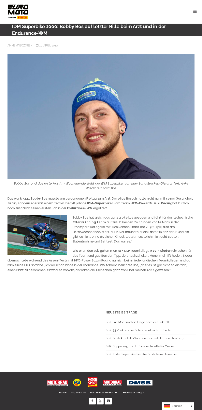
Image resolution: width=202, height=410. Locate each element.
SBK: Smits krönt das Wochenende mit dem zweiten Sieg (144, 338)
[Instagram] (108, 401)
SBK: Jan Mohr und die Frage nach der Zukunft (137, 322)
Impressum (78, 392)
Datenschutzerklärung (104, 392)
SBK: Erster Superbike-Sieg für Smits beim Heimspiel (141, 354)
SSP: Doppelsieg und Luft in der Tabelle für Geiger (140, 346)
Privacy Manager (133, 392)
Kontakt (62, 392)
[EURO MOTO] (17, 12)
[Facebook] (92, 401)
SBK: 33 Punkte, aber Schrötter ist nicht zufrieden (139, 330)
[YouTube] (100, 401)
